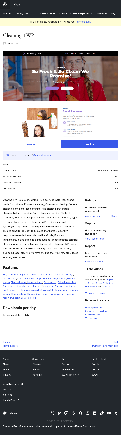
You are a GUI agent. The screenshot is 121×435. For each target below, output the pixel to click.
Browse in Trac (92, 314)
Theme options (18, 294)
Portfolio (59, 286)
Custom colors (37, 274)
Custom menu (9, 278)
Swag (95, 374)
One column (47, 286)
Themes (7, 13)
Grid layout (8, 286)
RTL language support (28, 290)
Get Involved (98, 359)
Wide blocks (30, 297)
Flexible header (18, 282)
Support (66, 364)
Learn (65, 359)
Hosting (7, 369)
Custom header (52, 274)
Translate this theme (95, 293)
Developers (68, 369)
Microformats (34, 286)
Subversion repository (96, 311)
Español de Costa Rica (102, 283)
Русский (106, 286)
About (6, 359)
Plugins (36, 369)
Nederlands (91, 286)
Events (95, 364)
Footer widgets (34, 282)
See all (114, 216)
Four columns (50, 282)
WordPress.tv (71, 374)
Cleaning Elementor (42, 155)
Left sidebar (21, 286)
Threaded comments (37, 294)
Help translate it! (83, 21)
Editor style (36, 278)
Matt (7, 389)
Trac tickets (91, 318)
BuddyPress (11, 399)
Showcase (38, 359)
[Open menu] (116, 4)
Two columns (16, 297)
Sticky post (45, 290)
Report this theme (94, 261)
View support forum (94, 238)
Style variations (59, 290)
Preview (30, 143)
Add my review (92, 216)
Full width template (67, 282)
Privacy (7, 374)
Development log (93, 307)
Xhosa (13, 413)
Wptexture (13, 43)
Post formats (70, 286)
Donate (97, 369)
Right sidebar (9, 290)
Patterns (37, 374)
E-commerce (23, 278)
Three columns (56, 294)
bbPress (9, 394)
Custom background (18, 274)
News (6, 364)
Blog (5, 274)
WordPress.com (13, 384)
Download (89, 143)
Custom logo (67, 274)
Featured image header (54, 278)
